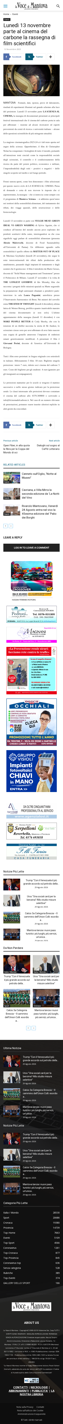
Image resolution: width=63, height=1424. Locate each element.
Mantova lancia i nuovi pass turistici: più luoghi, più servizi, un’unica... (41, 933)
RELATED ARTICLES (14, 464)
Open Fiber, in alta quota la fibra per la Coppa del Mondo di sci (16, 449)
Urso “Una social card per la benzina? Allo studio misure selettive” (41, 899)
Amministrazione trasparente (32, 1414)
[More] (50, 56)
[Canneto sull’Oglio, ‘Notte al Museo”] (11, 477)
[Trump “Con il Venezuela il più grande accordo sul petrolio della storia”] (11, 884)
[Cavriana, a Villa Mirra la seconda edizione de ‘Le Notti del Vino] (11, 494)
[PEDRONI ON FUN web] (31, 621)
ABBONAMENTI (19, 1391)
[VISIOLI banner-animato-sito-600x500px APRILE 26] (31, 791)
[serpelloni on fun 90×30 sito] (31, 838)
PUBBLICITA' (40, 1391)
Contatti (40, 1407)
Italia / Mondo (10, 972)
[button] (5, 6)
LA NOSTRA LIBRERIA (37, 1392)
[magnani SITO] (31, 641)
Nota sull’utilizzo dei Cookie (30, 1410)
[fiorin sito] (31, 858)
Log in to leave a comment (31, 547)
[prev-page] (5, 526)
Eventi (15, 14)
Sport (6, 1006)
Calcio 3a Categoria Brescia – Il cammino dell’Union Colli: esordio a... (41, 916)
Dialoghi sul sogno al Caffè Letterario (48, 447)
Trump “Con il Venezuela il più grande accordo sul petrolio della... (17, 980)
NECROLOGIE (39, 1387)
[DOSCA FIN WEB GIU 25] (31, 745)
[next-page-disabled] (11, 526)
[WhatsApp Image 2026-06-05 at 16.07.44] (31, 600)
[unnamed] (31, 817)
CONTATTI (20, 1387)
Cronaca (37, 1006)
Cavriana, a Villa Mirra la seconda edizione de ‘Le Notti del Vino (40, 493)
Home (6, 14)
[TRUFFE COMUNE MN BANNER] (31, 693)
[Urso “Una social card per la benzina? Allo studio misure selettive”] (11, 900)
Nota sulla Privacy (24, 1407)
